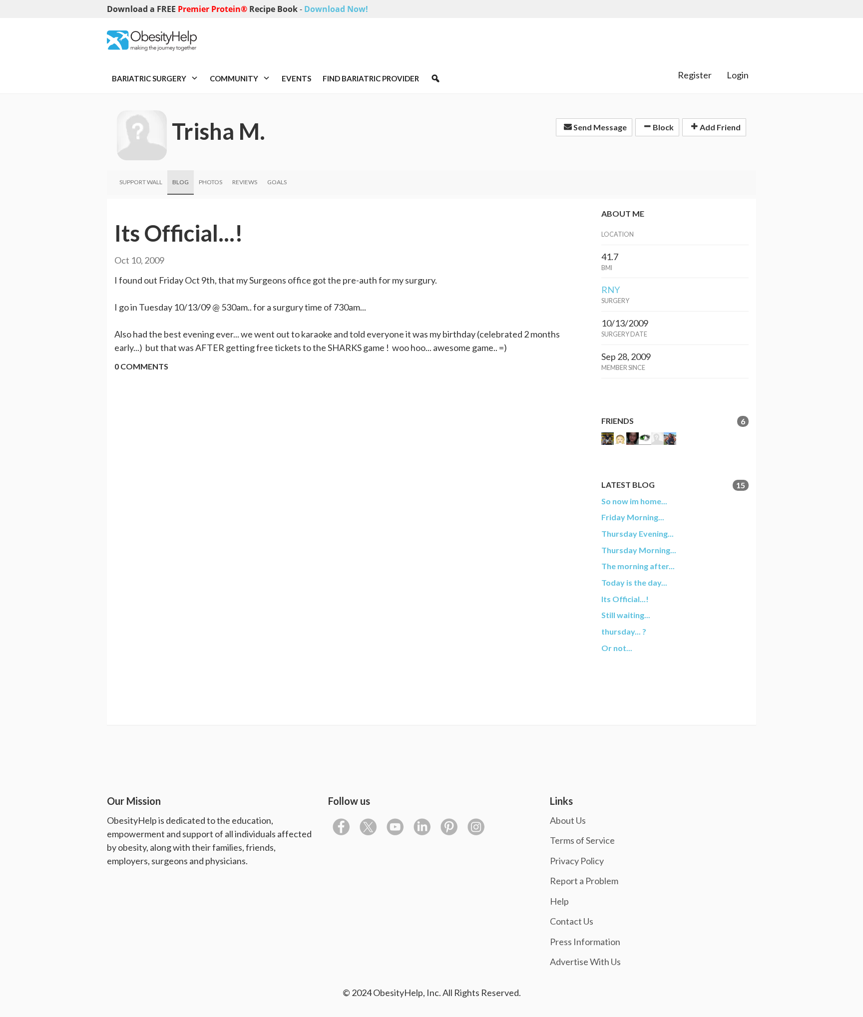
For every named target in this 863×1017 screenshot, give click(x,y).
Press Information (585, 941)
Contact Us (571, 921)
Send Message (599, 127)
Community (235, 78)
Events (296, 78)
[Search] (435, 78)
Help (559, 901)
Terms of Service (582, 840)
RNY (610, 289)
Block (662, 127)
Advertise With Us (585, 961)
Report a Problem (584, 880)
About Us (568, 820)
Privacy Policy (577, 860)
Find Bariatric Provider (371, 78)
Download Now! (336, 8)
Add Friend (719, 127)
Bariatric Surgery (150, 78)
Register (695, 74)
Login (738, 74)
